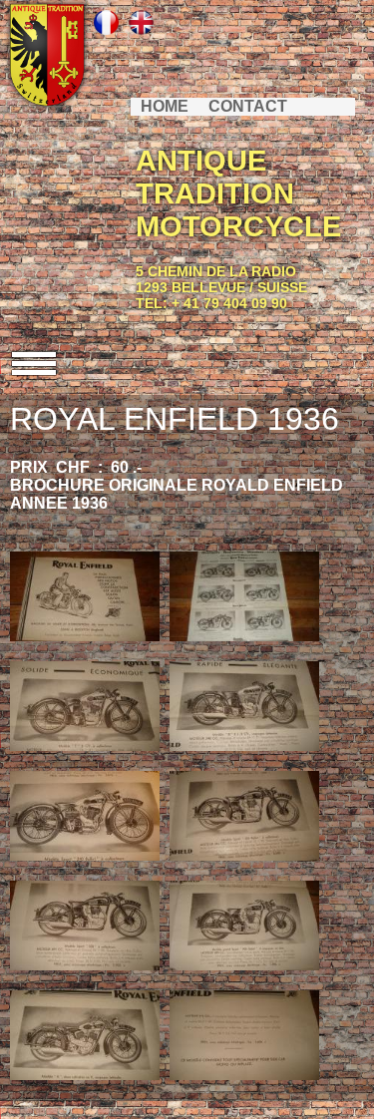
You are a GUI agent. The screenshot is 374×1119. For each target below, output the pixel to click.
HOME (164, 106)
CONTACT (247, 106)
